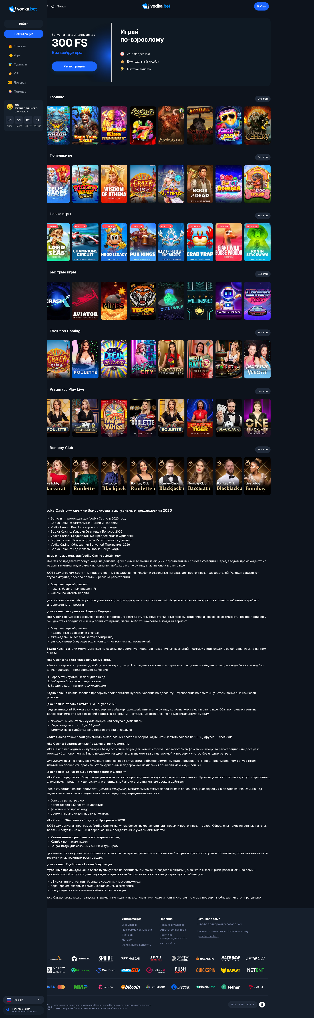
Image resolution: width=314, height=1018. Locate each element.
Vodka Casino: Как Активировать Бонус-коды (84, 527)
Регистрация (23, 34)
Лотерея (20, 82)
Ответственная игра (173, 929)
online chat (225, 931)
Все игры (263, 98)
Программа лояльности (137, 929)
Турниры (20, 64)
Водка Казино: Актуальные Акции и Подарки (84, 523)
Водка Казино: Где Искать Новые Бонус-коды (85, 549)
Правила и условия (172, 924)
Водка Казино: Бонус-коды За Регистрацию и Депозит (91, 540)
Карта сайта (167, 943)
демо (57, 135)
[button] (23, 1000)
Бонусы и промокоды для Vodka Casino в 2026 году (88, 518)
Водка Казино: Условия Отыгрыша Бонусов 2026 (86, 531)
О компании (129, 924)
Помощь (20, 91)
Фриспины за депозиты (136, 944)
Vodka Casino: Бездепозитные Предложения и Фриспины (92, 536)
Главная (20, 46)
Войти (261, 6)
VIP (16, 73)
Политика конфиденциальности (173, 936)
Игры (16, 55)
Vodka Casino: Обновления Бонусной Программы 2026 (90, 544)
